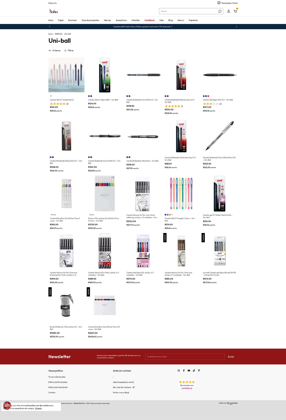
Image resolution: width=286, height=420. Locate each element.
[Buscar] (219, 11)
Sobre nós (52, 3)
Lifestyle (136, 20)
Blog (170, 20)
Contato (51, 392)
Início (50, 20)
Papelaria (193, 20)
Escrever (72, 20)
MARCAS (58, 34)
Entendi (38, 408)
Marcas (107, 20)
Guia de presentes (90, 20)
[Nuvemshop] (228, 404)
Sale (162, 20)
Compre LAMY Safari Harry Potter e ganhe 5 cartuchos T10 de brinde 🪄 (143, 26)
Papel (60, 20)
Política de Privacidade (57, 382)
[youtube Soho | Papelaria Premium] (189, 370)
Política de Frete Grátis (58, 387)
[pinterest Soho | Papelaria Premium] (199, 370)
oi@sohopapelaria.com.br (123, 382)
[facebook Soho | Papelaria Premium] (184, 370)
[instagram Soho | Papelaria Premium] (179, 370)
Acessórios (121, 20)
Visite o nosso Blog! (121, 392)
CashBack (149, 20)
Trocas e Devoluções (57, 377)
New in (181, 20)
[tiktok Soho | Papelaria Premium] (194, 370)
